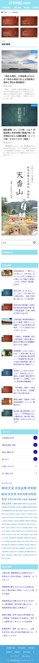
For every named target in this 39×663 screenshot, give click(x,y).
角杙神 (3, 534)
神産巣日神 (26, 510)
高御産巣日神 (8, 511)
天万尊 (23, 541)
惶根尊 (17, 517)
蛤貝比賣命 (13, 541)
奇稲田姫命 (11, 521)
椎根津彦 (30, 507)
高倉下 (24, 531)
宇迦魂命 (14, 555)
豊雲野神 (27, 521)
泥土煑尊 (12, 531)
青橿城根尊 (22, 521)
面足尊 (13, 517)
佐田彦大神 (32, 555)
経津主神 (32, 510)
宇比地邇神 (20, 551)
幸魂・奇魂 (20, 534)
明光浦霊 (27, 545)
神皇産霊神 (9, 555)
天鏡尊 (27, 541)
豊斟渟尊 (12, 514)
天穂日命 (4, 517)
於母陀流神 (29, 531)
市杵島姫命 (29, 514)
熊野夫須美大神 (7, 548)
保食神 (22, 517)
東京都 (5, 521)
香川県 (9, 517)
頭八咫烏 (16, 511)
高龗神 (16, 521)
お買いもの (8, 466)
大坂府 (20, 555)
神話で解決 (8, 452)
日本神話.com (19, 2)
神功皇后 (7, 514)
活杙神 (35, 531)
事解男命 (21, 545)
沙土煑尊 (8, 534)
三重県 (14, 503)
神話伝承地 (9, 445)
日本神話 (8, 437)
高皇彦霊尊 (14, 524)
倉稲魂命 (25, 534)
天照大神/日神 (14, 499)
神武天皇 (8, 487)
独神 (14, 507)
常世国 (6, 538)
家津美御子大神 (14, 545)
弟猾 (28, 524)
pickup (31, 504)
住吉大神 (32, 524)
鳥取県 (13, 527)
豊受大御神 (15, 548)
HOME (5, 12)
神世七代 (25, 504)
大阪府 (25, 499)
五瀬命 (35, 514)
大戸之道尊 (6, 531)
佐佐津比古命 (13, 551)
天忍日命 (8, 527)
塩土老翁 (13, 534)
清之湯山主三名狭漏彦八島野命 (24, 527)
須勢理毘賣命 (27, 538)
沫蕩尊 (18, 541)
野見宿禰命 (20, 538)
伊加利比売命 (29, 548)
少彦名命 (17, 514)
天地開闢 (24, 507)
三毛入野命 (8, 558)
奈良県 (12, 494)
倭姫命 (32, 551)
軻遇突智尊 (34, 521)
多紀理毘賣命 (12, 538)
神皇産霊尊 (18, 531)
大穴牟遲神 (6, 541)
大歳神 (31, 534)
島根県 (19, 503)
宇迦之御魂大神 (21, 524)
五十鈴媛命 (25, 555)
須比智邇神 (27, 551)
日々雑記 (7, 473)
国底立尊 (7, 545)
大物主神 (23, 514)
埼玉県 (26, 517)
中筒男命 (30, 517)
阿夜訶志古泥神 (6, 524)
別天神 (18, 507)
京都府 (21, 510)
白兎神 (31, 541)
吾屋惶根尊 (22, 548)
